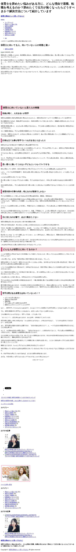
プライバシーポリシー (12, 427)
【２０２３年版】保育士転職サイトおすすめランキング (18, 397)
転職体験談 (8, 28)
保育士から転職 (9, 35)
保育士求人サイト (10, 33)
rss (6, 38)
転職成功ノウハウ (10, 31)
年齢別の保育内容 (10, 423)
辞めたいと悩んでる (11, 24)
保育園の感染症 (9, 425)
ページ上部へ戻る (6, 484)
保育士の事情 (9, 26)
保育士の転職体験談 (11, 422)
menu (2, 19)
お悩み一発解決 (9, 414)
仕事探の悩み (9, 29)
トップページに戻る (7, 404)
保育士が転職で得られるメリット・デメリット (19, 449)
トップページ (9, 22)
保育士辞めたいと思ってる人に (12, 16)
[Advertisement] (38, 90)
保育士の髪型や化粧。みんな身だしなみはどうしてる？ (18, 400)
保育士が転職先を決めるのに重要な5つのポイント (20, 453)
